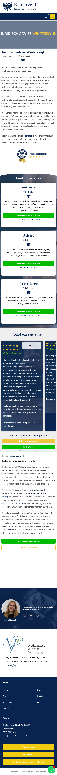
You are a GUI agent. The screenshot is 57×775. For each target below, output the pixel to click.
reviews (7, 529)
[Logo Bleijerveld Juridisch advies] (19, 6)
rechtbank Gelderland (14, 503)
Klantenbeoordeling (38, 154)
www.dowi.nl (8, 426)
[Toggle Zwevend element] (51, 769)
